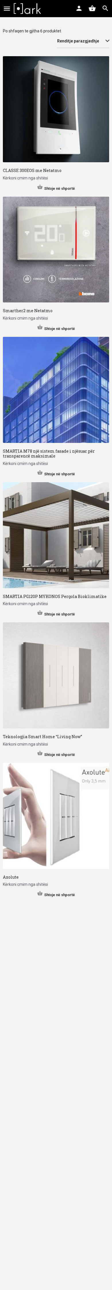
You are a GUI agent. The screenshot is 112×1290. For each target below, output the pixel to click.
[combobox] (83, 41)
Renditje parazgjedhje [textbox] (78, 41)
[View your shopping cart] (92, 8)
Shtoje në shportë (59, 188)
